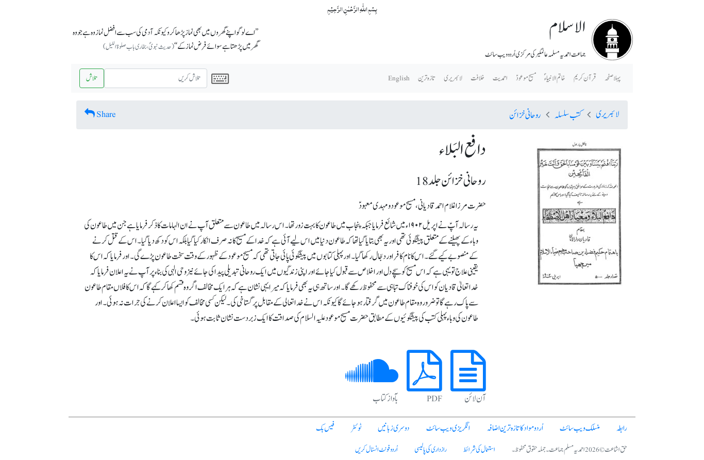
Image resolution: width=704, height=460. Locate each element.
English (399, 78)
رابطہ (621, 428)
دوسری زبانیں (394, 428)
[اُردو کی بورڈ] (220, 78)
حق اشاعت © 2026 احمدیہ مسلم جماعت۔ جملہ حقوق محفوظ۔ (569, 449)
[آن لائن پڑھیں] (468, 383)
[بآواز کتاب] (371, 383)
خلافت (477, 78)
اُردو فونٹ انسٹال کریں (376, 449)
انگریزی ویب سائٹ (448, 428)
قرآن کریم (585, 78)
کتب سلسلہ (568, 115)
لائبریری (453, 78)
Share (106, 114)
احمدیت (500, 78)
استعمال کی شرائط (479, 449)
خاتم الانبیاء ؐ (554, 78)
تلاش (91, 78)
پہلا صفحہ (613, 78)
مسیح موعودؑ (526, 78)
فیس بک (325, 428)
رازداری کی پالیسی (430, 449)
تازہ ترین (426, 78)
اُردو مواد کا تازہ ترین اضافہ (515, 428)
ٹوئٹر (356, 428)
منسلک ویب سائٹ (580, 428)
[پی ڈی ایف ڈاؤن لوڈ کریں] (424, 383)
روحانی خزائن (525, 115)
